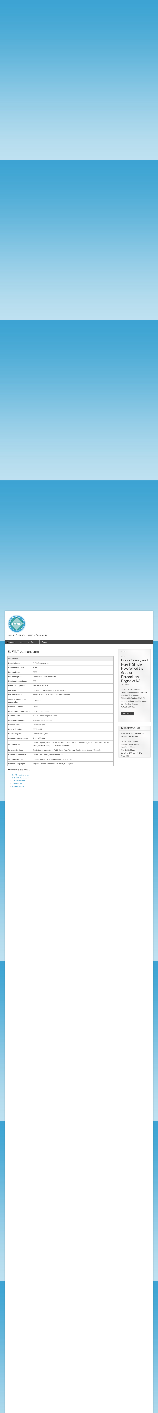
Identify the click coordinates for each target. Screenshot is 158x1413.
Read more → (128, 713)
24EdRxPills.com (18, 781)
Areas (44, 642)
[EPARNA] (17, 622)
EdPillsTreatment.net (20, 775)
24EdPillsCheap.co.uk (20, 778)
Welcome (10, 642)
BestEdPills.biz (18, 787)
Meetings (31, 642)
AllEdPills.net (17, 784)
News (21, 642)
